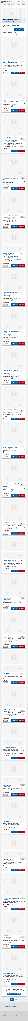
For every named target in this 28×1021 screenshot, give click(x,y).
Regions (14, 1006)
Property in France (6, 1013)
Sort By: (15, 34)
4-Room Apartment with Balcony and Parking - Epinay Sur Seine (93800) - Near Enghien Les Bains (10, 255)
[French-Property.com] (6, 1)
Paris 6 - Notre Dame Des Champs (11, 973)
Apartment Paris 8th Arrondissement (8, 598)
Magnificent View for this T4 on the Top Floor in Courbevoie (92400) (11, 100)
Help (14, 1004)
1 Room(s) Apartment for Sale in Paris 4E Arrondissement (10, 523)
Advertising (4, 1004)
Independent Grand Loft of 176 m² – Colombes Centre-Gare (11, 216)
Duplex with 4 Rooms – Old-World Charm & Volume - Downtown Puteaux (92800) (11, 485)
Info (18, 1004)
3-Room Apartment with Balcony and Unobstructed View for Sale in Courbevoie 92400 (11, 898)
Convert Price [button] (5, 72)
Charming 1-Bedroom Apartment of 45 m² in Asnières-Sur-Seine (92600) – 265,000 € (11, 333)
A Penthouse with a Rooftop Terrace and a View (9, 561)
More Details (14, 72)
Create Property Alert (19, 29)
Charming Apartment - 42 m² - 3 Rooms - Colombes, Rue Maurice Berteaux (10, 62)
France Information (6, 1006)
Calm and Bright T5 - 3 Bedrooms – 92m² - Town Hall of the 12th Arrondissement (11, 372)
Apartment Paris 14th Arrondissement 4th (8, 636)
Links (10, 1004)
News (22, 1004)
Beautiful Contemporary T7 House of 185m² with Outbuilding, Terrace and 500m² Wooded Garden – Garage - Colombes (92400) (11, 139)
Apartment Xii (6, 821)
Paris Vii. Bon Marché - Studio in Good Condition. (10, 936)
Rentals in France (15, 1013)
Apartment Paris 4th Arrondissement (8, 674)
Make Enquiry (21, 72)
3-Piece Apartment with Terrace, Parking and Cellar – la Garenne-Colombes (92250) (11, 294)
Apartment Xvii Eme (7, 859)
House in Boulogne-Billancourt (10, 747)
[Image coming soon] (8, 593)
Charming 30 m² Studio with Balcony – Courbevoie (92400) (10, 446)
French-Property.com (11, 1015)
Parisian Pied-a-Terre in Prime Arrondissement (10, 410)
